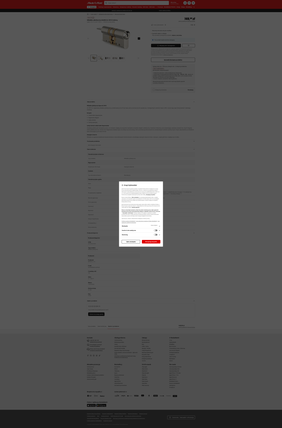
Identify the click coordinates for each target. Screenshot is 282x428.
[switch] (155, 230)
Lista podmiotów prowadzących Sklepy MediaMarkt (146, 221)
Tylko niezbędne (131, 242)
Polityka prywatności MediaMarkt (128, 221)
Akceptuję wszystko (151, 242)
